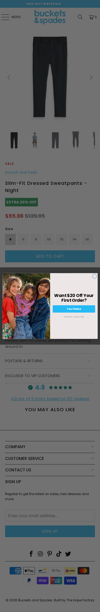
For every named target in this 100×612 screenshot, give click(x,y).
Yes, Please (74, 309)
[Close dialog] (94, 276)
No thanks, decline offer (73, 317)
